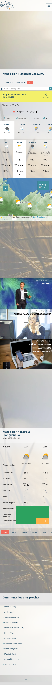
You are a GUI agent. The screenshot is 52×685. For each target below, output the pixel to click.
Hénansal (10, 638)
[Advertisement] (26, 40)
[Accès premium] (26, 354)
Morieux (10, 607)
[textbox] (27, 89)
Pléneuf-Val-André (14, 628)
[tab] (5, 532)
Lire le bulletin (9, 97)
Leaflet (5, 217)
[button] (49, 207)
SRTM (3, 219)
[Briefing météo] (26, 324)
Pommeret (11, 649)
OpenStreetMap (39, 217)
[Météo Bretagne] (7, 5)
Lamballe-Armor (13, 643)
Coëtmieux (11, 622)
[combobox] (27, 88)
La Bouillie (11, 659)
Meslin (10, 654)
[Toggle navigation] (49, 6)
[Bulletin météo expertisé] (26, 293)
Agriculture (21, 82)
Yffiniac (10, 664)
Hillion (9, 633)
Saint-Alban (11, 617)
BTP (30, 82)
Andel (9, 612)
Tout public (8, 82)
